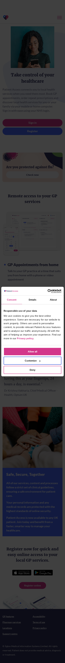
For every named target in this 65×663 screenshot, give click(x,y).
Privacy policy (25, 338)
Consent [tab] (11, 299)
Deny (32, 370)
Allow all (32, 351)
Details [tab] (32, 299)
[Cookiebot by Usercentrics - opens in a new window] (47, 291)
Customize (31, 360)
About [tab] (53, 299)
